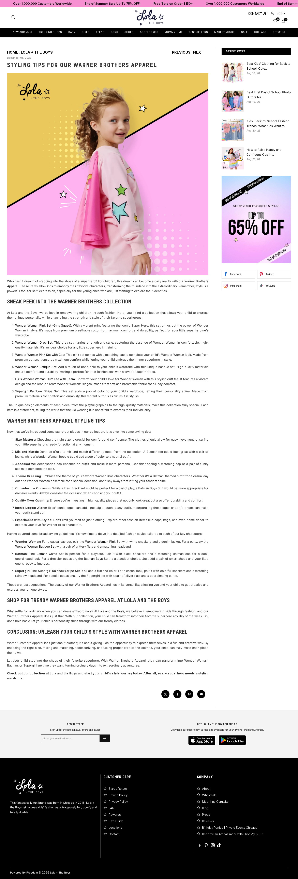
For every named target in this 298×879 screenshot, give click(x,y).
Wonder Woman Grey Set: (34, 342)
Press (206, 814)
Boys (114, 31)
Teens (100, 31)
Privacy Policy (118, 802)
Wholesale (209, 795)
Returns (279, 31)
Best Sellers (198, 31)
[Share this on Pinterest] (189, 694)
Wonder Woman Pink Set (103, 542)
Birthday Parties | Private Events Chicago (229, 827)
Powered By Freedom (24, 872)
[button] (275, 21)
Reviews (208, 821)
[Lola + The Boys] (149, 17)
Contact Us (257, 13)
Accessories (149, 31)
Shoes (128, 31)
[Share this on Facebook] (177, 694)
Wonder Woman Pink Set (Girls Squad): (43, 325)
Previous (181, 52)
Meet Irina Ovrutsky (215, 802)
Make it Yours (224, 31)
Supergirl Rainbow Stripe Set (59, 571)
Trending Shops (50, 31)
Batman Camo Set (50, 554)
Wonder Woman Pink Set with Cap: (40, 355)
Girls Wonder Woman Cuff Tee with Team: (45, 379)
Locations (115, 827)
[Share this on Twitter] (165, 694)
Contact (114, 834)
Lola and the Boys (111, 611)
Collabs (260, 31)
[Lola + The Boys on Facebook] (200, 845)
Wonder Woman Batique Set (35, 546)
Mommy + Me (173, 31)
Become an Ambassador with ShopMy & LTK (233, 834)
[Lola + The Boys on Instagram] (213, 845)
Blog (205, 808)
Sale (244, 31)
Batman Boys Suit (97, 559)
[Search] (13, 17)
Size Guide (116, 821)
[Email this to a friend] (201, 694)
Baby (71, 31)
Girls (85, 31)
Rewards (115, 814)
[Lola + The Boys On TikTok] (219, 845)
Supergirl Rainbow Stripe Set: (37, 391)
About (206, 789)
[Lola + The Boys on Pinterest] (207, 845)
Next (198, 52)
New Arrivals (22, 31)
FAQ (111, 808)
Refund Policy (118, 795)
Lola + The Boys (60, 872)
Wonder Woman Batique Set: (36, 367)
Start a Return (118, 789)
